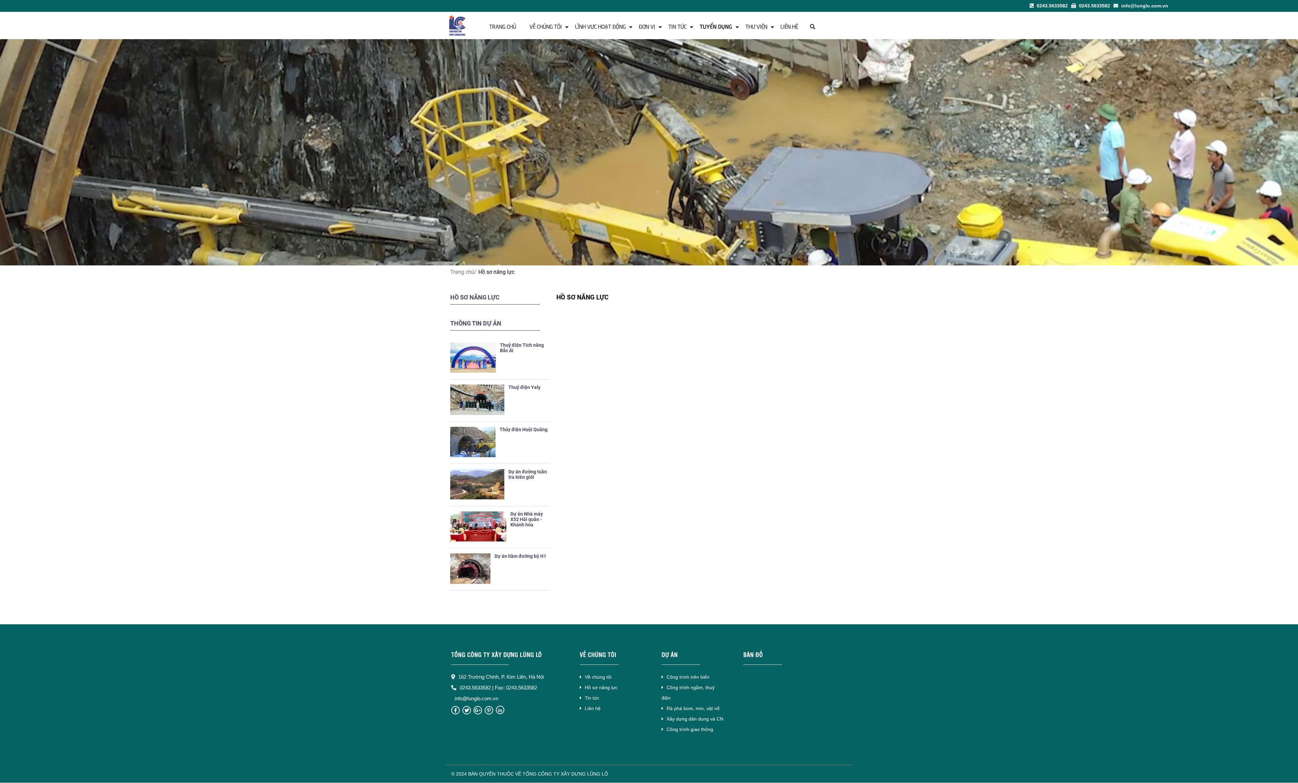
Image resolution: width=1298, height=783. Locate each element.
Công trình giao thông (690, 729)
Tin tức (677, 26)
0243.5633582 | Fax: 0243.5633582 (498, 687)
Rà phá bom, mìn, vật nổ (693, 708)
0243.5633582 (1051, 5)
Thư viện (756, 26)
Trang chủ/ (463, 272)
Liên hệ (789, 26)
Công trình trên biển (688, 677)
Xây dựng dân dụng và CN (695, 719)
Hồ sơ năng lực (601, 687)
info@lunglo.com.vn (1144, 5)
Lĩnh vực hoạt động (600, 26)
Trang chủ (502, 26)
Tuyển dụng (716, 26)
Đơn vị (647, 26)
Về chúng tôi (545, 26)
